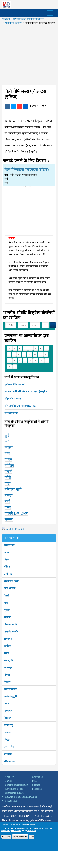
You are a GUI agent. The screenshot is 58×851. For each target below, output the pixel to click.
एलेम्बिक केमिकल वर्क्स (15, 384)
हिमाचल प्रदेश (10, 624)
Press (34, 780)
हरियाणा (7, 617)
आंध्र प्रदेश (9, 545)
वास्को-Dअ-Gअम (16, 513)
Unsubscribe (11, 800)
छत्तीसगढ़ (8, 573)
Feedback (37, 788)
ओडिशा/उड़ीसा (10, 689)
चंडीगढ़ (7, 566)
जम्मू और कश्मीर (11, 631)
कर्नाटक (7, 646)
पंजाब (6, 703)
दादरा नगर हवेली (11, 581)
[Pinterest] (19, 106)
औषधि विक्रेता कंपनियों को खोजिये (28, 19)
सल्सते (9, 519)
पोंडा (7, 483)
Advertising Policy (14, 788)
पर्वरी (8, 477)
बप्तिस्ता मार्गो (13, 489)
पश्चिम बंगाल (9, 761)
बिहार (6, 559)
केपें (7, 442)
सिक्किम (7, 718)
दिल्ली (6, 595)
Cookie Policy (5, 830)
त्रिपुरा (7, 739)
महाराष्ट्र (8, 667)
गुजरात (7, 610)
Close (32, 837)
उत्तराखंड (8, 754)
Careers (8, 780)
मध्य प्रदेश (8, 660)
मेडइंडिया (6, 19)
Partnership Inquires (14, 792)
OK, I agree (6, 837)
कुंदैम (8, 436)
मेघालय (7, 682)
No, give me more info (20, 837)
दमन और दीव (9, 588)
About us (9, 777)
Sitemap (36, 784)
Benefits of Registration (16, 784)
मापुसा (8, 495)
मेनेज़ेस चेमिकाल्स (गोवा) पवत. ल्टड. (20, 406)
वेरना (8, 507)
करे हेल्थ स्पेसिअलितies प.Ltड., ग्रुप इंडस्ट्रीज (26, 391)
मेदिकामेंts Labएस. (13, 398)
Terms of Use (31, 830)
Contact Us (37, 777)
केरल (6, 653)
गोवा (7, 454)
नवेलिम (9, 465)
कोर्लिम (9, 448)
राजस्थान (8, 710)
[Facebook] (7, 106)
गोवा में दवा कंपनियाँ (13, 23)
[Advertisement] (29, 55)
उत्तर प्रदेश (9, 747)
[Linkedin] (25, 106)
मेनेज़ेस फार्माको (11, 413)
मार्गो (7, 501)
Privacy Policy (16, 830)
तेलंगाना (7, 732)
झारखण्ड (8, 638)
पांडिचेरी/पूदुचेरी (11, 696)
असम (6, 552)
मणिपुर (7, 674)
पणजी (8, 471)
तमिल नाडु (8, 725)
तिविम (8, 459)
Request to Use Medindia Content (21, 796)
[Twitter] (13, 106)
